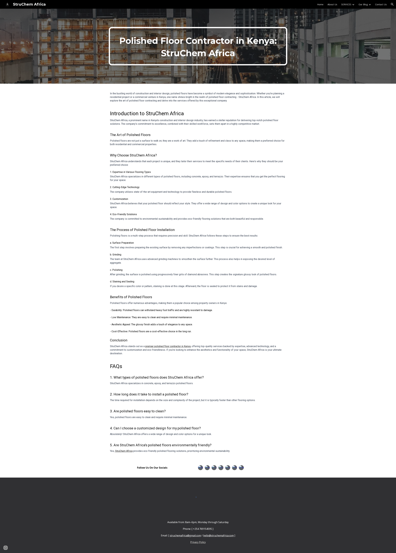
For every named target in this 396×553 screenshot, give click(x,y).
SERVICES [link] (346, 4)
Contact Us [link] (381, 4)
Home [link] (320, 4)
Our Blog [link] (363, 4)
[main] (198, 46)
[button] (392, 4)
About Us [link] (332, 4)
